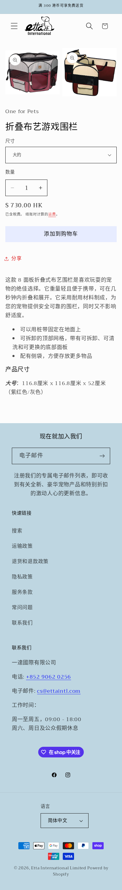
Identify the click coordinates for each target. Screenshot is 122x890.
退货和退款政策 (30, 561)
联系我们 (22, 623)
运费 (52, 214)
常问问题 (22, 607)
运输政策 (22, 546)
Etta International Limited (58, 868)
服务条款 (22, 592)
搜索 (17, 530)
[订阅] (102, 456)
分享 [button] (16, 258)
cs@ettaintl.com (59, 691)
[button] (14, 26)
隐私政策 (22, 577)
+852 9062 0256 (48, 677)
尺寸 (10, 141)
